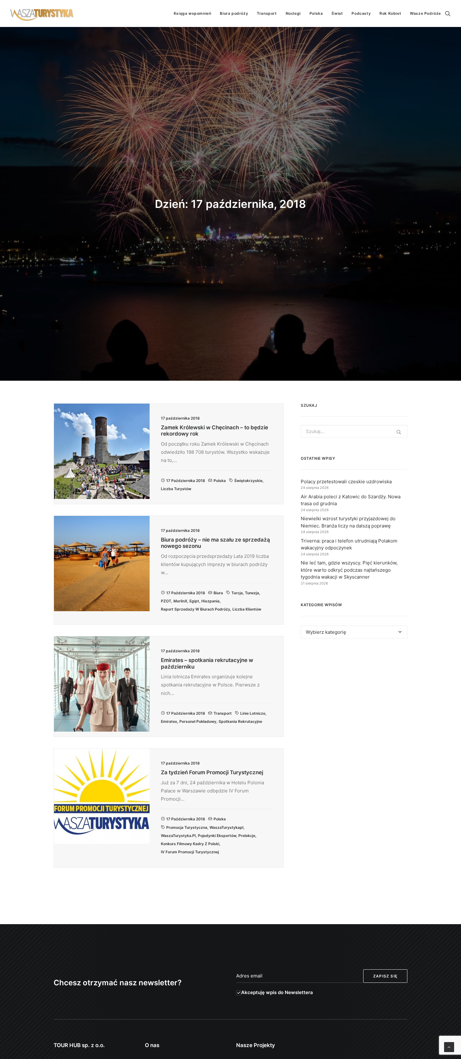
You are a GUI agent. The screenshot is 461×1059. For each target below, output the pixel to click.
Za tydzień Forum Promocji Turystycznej (212, 772)
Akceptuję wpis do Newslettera (277, 992)
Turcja (237, 592)
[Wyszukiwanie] (448, 13)
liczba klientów (246, 609)
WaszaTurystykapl (226, 827)
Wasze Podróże (425, 13)
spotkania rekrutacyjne (240, 721)
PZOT (166, 601)
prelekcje (246, 835)
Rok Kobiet (390, 13)
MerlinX (180, 601)
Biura (218, 592)
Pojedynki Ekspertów (217, 835)
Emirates (169, 721)
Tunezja (252, 592)
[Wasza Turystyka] (42, 13)
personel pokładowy (197, 721)
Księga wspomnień (192, 13)
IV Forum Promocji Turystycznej (190, 852)
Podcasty (361, 13)
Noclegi (293, 13)
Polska (316, 13)
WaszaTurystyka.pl (178, 835)
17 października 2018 (185, 480)
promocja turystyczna (186, 827)
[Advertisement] (354, 701)
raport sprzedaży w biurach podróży (195, 609)
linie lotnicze (252, 713)
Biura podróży (234, 13)
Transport (267, 13)
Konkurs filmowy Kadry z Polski (190, 843)
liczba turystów (176, 488)
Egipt (194, 601)
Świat (337, 13)
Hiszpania (210, 601)
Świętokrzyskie (248, 480)
